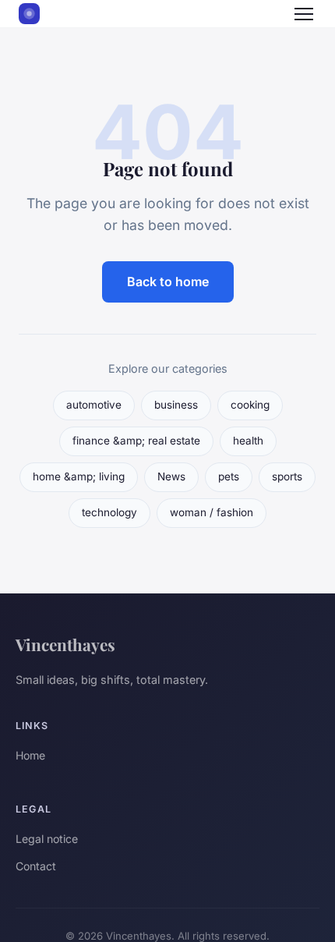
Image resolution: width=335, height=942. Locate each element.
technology (109, 512)
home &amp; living (79, 476)
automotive (94, 404)
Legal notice (47, 838)
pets (228, 476)
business (176, 404)
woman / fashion (211, 512)
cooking (250, 404)
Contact (36, 866)
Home (30, 755)
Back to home (168, 281)
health (248, 440)
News (171, 476)
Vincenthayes (65, 644)
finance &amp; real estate (136, 440)
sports (287, 476)
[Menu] (303, 14)
